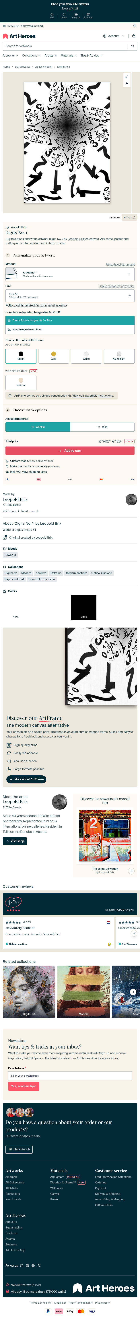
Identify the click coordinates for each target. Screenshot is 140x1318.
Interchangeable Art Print (27, 329)
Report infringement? (80, 1302)
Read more (28, 511)
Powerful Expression (42, 579)
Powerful (10, 555)
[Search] (132, 46)
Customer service (111, 1170)
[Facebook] (33, 1266)
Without (40, 426)
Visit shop (9, 511)
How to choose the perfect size (117, 286)
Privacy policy (102, 1302)
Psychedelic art (14, 579)
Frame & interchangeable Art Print (32, 320)
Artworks (9, 55)
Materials (67, 55)
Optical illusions (101, 573)
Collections (29, 55)
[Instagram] (22, 1266)
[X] (39, 1266)
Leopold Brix (18, 227)
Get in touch (22, 1149)
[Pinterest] (28, 1266)
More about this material (120, 264)
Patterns (56, 573)
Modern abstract (76, 573)
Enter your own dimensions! (38, 305)
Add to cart (72, 451)
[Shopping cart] (133, 36)
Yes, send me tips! (23, 1086)
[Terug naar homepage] (19, 36)
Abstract (41, 573)
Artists (49, 55)
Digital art (11, 573)
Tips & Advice (90, 55)
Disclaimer (60, 1302)
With (104, 426)
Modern (26, 573)
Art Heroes (15, 1215)
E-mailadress (17, 1068)
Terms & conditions (41, 1302)
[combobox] (65, 46)
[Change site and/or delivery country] (134, 26)
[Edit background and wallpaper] (127, 83)
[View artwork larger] (127, 76)
